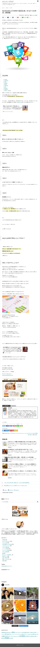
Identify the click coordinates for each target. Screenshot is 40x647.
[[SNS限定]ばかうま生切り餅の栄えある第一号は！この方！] (5, 451)
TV (15, 632)
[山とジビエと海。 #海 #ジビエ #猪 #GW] (20, 593)
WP (21, 632)
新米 (8, 636)
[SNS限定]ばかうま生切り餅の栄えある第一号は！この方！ (20, 449)
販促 (2, 638)
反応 (29, 434)
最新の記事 (14, 405)
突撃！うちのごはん (6, 559)
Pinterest (6, 89)
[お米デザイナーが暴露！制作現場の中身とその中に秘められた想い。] (5, 443)
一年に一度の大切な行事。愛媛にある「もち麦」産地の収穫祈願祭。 (17, 482)
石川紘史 (27, 636)
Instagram (6, 85)
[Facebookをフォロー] (5, 430)
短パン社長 (17, 636)
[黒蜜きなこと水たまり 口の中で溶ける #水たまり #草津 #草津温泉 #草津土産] (7, 606)
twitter (16, 632)
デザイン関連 (4, 551)
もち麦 (34, 632)
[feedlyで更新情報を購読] (15, 430)
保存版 (36, 433)
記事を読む (10, 447)
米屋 (32, 636)
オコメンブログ (8, 1)
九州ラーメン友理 (27, 634)
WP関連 (3, 539)
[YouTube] (5, 415)
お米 (25, 632)
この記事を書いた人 (7, 405)
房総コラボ (5, 636)
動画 (3, 553)
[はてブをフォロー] (7, 430)
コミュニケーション (20, 433)
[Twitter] (3, 413)
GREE (5, 84)
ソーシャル (19, 634)
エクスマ (3, 634)
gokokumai (8, 632)
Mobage (5, 88)
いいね (11, 433)
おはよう (14, 433)
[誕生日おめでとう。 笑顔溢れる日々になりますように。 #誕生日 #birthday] (7, 593)
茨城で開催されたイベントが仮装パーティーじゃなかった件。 (15, 485)
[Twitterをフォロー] (3, 430)
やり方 (33, 433)
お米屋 (31, 632)
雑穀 (10, 638)
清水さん (19, 102)
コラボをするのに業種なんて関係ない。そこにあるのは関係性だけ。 (22, 464)
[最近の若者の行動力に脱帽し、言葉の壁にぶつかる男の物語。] (5, 459)
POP (10, 632)
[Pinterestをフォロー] (11, 430)
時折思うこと (4, 556)
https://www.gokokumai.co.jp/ (7, 375)
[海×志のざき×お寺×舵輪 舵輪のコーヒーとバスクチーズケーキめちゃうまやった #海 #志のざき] (20, 618)
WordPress (19, 632)
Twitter (5, 90)
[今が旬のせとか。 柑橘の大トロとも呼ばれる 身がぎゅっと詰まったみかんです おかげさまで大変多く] (20, 606)
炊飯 (14, 636)
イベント (37, 632)
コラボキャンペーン (6, 545)
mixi (5, 86)
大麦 (35, 634)
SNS (8, 433)
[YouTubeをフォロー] (13, 430)
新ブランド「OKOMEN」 (7, 554)
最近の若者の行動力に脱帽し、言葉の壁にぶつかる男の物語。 (21, 457)
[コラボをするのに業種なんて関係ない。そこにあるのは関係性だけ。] (5, 466)
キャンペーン (13, 634)
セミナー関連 (4, 547)
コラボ (16, 634)
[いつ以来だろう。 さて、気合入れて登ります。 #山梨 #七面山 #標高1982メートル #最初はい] (32, 593)
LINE (5, 81)
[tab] (4, 490)
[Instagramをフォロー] (9, 430)
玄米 (15, 636)
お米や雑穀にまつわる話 (7, 544)
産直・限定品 (4, 557)
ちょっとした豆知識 (6, 550)
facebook (5, 433)
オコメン (8, 634)
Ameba (5, 79)
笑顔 (30, 636)
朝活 (31, 434)
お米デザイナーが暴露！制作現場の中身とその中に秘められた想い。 (22, 441)
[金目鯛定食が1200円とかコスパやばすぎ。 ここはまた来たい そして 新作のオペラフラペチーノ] (7, 618)
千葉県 (31, 634)
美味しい (36, 636)
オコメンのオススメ (6, 541)
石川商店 (22, 636)
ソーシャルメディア (28, 433)
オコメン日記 (4, 542)
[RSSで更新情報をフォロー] (17, 430)
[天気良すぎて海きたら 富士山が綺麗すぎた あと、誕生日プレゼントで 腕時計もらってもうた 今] (32, 618)
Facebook (6, 80)
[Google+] (6, 413)
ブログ (22, 634)
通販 (4, 638)
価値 (29, 634)
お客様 (23, 632)
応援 (36, 634)
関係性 (3, 560)
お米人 (28, 632)
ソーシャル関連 (34, 15)
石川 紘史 (35, 434)
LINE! (25, 17)
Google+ (6, 83)
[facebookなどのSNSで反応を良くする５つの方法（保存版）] (13, 17)
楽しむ (12, 636)
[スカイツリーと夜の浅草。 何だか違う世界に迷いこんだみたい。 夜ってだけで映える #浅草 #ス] (32, 606)
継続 (33, 636)
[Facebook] (5, 413)
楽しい (10, 636)
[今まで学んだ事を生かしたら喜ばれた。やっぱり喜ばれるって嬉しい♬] (5, 473)
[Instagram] (4, 415)
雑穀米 (12, 638)
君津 (33, 634)
